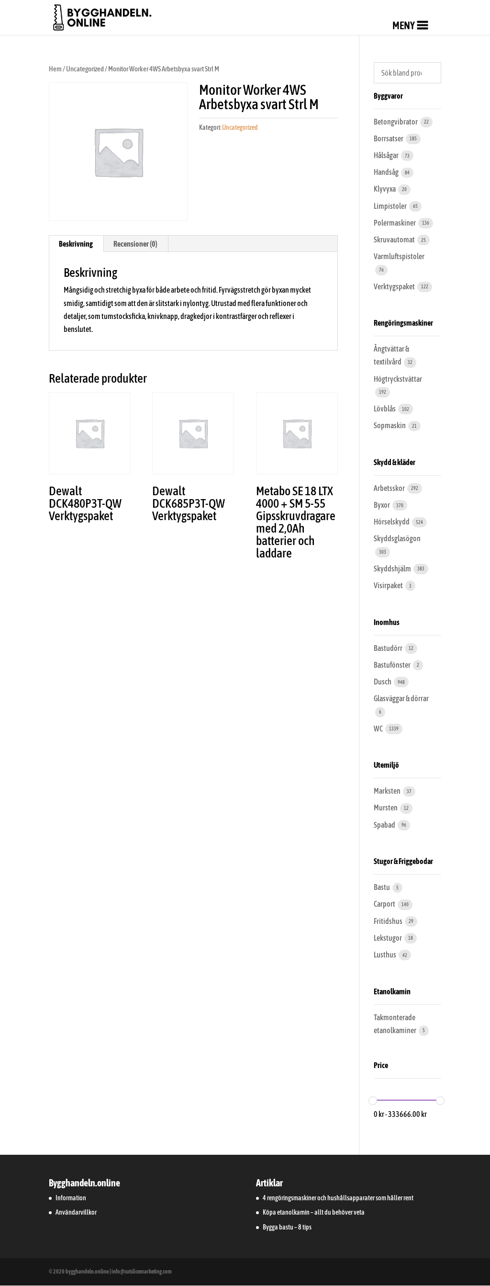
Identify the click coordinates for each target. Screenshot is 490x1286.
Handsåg (387, 172)
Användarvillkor (76, 1212)
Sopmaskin (390, 425)
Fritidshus (388, 921)
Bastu (382, 887)
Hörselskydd (392, 521)
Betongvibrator (396, 121)
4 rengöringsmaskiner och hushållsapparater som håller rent (338, 1198)
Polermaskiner (395, 222)
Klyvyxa (385, 188)
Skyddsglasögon (397, 538)
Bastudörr (388, 648)
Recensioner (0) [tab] (135, 243)
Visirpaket (389, 585)
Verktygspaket (395, 286)
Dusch (383, 681)
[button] (403, 25)
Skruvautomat (395, 239)
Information (71, 1198)
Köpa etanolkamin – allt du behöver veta (314, 1212)
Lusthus (385, 954)
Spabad (385, 824)
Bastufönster (393, 664)
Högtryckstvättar (398, 379)
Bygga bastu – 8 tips (287, 1227)
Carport (385, 903)
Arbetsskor (390, 488)
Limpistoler (391, 206)
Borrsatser (389, 138)
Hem (55, 69)
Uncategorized (85, 69)
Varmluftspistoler (399, 256)
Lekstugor (388, 937)
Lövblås (385, 408)
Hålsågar (387, 155)
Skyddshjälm (393, 568)
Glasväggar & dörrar (401, 698)
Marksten (387, 790)
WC (379, 728)
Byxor (382, 505)
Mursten (386, 807)
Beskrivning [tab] (76, 243)
